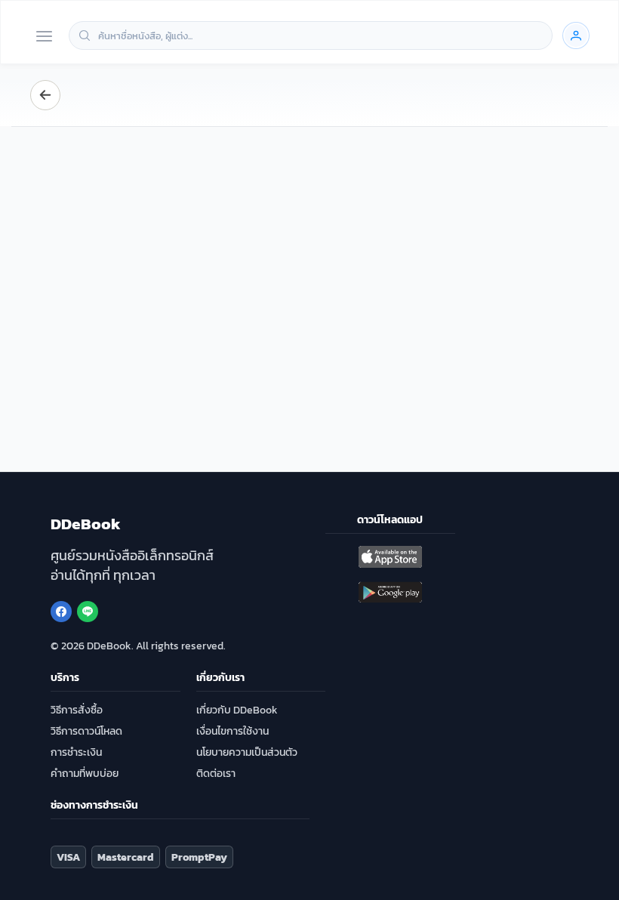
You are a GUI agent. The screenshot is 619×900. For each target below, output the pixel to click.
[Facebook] (61, 611)
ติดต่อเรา (216, 773)
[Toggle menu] (44, 37)
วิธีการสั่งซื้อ (77, 710)
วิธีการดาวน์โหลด (86, 731)
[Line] (87, 611)
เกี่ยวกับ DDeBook (237, 710)
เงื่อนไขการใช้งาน (232, 731)
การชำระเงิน (76, 752)
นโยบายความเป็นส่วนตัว (246, 752)
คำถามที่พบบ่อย (85, 773)
